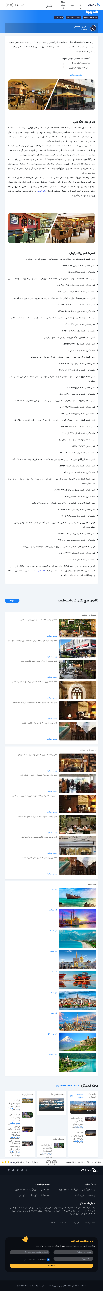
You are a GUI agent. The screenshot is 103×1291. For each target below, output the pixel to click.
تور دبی (54, 1013)
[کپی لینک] (54, 1162)
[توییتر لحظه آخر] (13, 1170)
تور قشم (54, 972)
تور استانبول (52, 910)
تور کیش (54, 889)
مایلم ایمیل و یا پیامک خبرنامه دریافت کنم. (35, 1260)
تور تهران (41, 191)
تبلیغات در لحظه (58, 1223)
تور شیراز (63, 1189)
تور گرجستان (52, 1054)
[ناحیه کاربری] (9, 5)
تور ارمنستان (52, 1034)
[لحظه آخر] (90, 1170)
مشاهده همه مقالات (69, 1086)
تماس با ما (90, 1223)
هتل (72, 5)
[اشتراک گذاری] (48, 1162)
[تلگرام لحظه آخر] (21, 1170)
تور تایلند (33, 1195)
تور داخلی (45, 1189)
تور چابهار (79, 1195)
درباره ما (75, 1223)
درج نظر (12, 600)
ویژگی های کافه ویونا (81, 63)
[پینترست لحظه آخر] (17, 1170)
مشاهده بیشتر (76, 75)
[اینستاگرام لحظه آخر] (26, 1170)
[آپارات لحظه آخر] (8, 1170)
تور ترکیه (54, 992)
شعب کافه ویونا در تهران (79, 67)
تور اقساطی (49, 5)
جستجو (24, 5)
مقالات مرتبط (80, 1096)
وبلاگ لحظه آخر (62, 5)
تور (80, 5)
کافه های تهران (39, 570)
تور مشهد (53, 951)
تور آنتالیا (53, 931)
